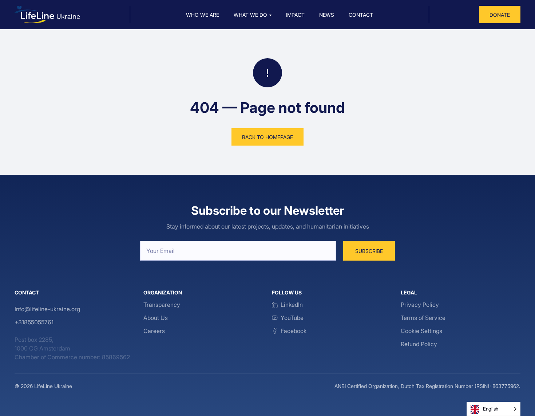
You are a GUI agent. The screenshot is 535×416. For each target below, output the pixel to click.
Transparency (161, 304)
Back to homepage (267, 137)
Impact (295, 15)
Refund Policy (419, 344)
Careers (154, 330)
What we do (250, 15)
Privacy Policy (420, 304)
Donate (500, 15)
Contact (361, 15)
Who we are (202, 15)
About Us (155, 317)
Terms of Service (423, 317)
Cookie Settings (421, 330)
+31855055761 (34, 322)
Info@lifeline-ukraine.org (47, 309)
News (326, 15)
